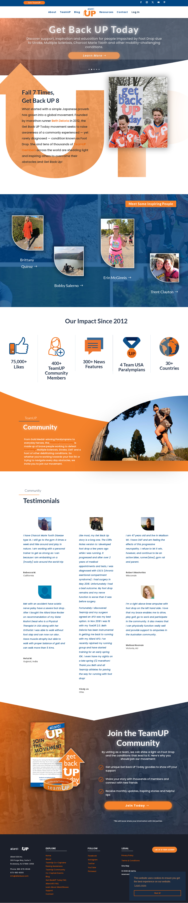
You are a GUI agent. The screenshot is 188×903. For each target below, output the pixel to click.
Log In (136, 12)
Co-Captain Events (54, 873)
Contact (122, 12)
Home (48, 855)
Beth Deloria (60, 121)
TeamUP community (62, 443)
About (52, 12)
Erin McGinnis (115, 277)
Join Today (135, 805)
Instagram (93, 859)
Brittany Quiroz (27, 263)
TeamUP (65, 12)
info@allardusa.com (19, 876)
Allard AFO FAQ (52, 883)
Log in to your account (164, 849)
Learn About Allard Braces (57, 887)
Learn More (92, 53)
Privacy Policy (127, 855)
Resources (106, 12)
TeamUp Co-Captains (56, 862)
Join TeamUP (34, 2)
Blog (77, 12)
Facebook (92, 855)
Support (49, 890)
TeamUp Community (55, 869)
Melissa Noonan (135, 645)
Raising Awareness (94, 31)
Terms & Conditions (130, 860)
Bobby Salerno (66, 285)
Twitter (91, 863)
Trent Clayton (162, 291)
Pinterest (92, 871)
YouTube (92, 867)
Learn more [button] (140, 885)
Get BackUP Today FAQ (56, 880)
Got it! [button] (157, 893)
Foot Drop (30, 449)
